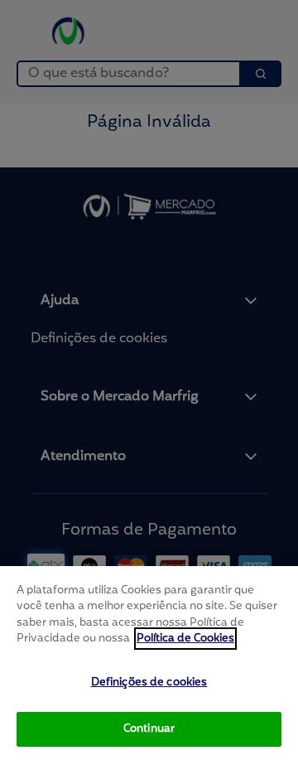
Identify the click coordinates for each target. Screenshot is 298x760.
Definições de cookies (149, 682)
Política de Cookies (185, 638)
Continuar (149, 729)
